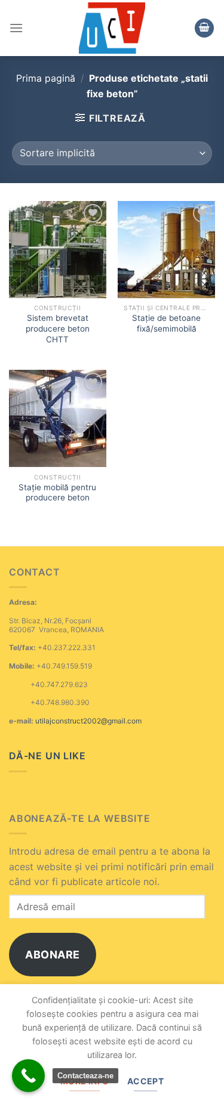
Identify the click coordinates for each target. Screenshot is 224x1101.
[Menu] (16, 27)
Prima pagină (45, 78)
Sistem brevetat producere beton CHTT (58, 328)
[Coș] (204, 28)
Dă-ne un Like (47, 756)
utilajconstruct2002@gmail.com (88, 720)
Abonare (52, 954)
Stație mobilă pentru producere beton (57, 493)
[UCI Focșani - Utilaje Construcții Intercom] (112, 28)
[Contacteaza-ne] (28, 1075)
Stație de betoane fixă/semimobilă (166, 323)
